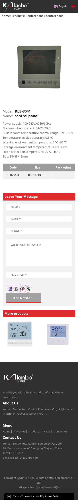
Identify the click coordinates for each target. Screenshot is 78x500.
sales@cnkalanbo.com (24, 457)
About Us (19, 431)
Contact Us (60, 431)
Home (6, 431)
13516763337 (15, 453)
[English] (18, 6)
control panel (55, 16)
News (47, 431)
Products (17, 16)
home (6, 16)
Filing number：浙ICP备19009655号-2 (39, 487)
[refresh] (19, 288)
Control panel (35, 16)
